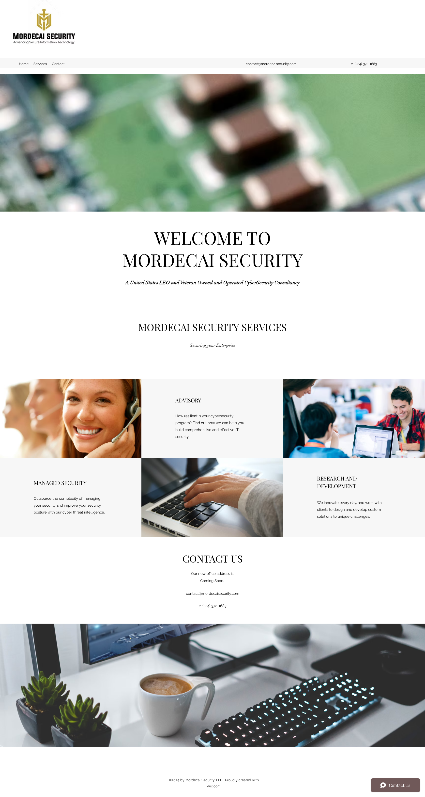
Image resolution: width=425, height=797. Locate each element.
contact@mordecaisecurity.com (271, 64)
